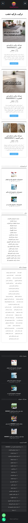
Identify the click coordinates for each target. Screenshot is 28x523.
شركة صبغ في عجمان (16, 325)
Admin (12, 50)
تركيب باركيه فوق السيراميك (9, 301)
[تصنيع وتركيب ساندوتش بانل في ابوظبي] (14, 174)
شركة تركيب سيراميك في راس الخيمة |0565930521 (14, 436)
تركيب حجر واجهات (18, 315)
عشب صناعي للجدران (9, 330)
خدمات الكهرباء (13, 230)
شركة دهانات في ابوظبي (9, 322)
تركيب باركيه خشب (19, 301)
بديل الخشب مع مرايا (9, 296)
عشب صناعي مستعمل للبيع (14, 338)
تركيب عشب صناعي (9, 315)
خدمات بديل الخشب (13, 235)
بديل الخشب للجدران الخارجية (14, 288)
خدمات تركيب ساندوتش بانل (13, 260)
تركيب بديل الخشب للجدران (18, 307)
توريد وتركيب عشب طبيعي (9, 317)
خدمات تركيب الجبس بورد (13, 246)
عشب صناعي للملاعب (9, 333)
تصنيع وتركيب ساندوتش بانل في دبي (14, 204)
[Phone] (4, 519)
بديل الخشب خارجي (9, 280)
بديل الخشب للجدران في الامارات (14, 293)
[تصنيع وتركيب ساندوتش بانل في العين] (14, 187)
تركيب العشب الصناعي (13, 491)
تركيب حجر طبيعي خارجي (9, 312)
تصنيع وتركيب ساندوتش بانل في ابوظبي (14, 179)
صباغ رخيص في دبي (19, 328)
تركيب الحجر (13, 484)
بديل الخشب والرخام (19, 299)
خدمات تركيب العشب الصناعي (13, 255)
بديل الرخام (13, 472)
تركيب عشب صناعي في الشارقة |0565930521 (14, 411)
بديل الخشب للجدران (9, 283)
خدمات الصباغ (13, 228)
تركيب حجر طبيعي (19, 312)
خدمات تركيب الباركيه (13, 244)
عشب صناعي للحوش (18, 333)
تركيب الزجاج (13, 488)
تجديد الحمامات (13, 475)
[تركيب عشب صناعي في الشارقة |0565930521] (14, 406)
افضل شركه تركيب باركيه (17, 277)
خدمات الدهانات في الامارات (13, 223)
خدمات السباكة (13, 225)
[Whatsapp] (4, 515)
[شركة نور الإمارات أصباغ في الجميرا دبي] (14, 5)
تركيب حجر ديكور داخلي (18, 309)
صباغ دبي (9, 325)
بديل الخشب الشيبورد (18, 280)
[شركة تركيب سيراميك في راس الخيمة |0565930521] (14, 431)
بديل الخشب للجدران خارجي (14, 291)
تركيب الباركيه (13, 478)
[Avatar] (16, 50)
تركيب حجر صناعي (9, 309)
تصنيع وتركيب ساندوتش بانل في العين (14, 192)
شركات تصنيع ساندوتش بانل (10, 320)
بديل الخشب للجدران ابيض (13, 285)
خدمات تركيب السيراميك (13, 253)
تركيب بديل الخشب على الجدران (13, 304)
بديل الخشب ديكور (18, 283)
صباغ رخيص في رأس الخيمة (9, 328)
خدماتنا (13, 510)
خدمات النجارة (13, 232)
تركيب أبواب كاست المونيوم (9, 299)
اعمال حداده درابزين (10, 275)
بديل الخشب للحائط (18, 296)
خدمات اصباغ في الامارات (13, 218)
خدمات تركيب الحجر (13, 248)
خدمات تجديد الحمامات (13, 239)
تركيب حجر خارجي (8, 307)
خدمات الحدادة (13, 221)
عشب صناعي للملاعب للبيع (14, 336)
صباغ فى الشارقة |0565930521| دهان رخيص (14, 423)
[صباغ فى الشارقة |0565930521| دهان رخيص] (14, 418)
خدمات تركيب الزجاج (13, 251)
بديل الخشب (8, 277)
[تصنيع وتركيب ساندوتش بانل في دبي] (14, 199)
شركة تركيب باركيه (19, 322)
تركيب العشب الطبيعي (13, 494)
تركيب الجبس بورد (13, 481)
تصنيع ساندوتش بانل (19, 317)
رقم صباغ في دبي (20, 320)
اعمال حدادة (19, 272)
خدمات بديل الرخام (13, 237)
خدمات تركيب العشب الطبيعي (13, 258)
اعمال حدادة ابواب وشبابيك (10, 272)
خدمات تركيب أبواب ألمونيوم (13, 242)
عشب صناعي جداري (18, 330)
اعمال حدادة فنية (18, 275)
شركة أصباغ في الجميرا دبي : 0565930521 (13, 446)
